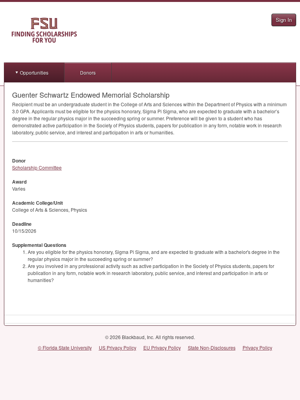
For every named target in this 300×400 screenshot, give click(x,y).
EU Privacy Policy (162, 347)
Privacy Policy (257, 347)
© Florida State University (65, 347)
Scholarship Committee (37, 167)
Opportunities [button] (34, 72)
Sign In (284, 19)
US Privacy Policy (117, 347)
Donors (88, 72)
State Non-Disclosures (212, 347)
